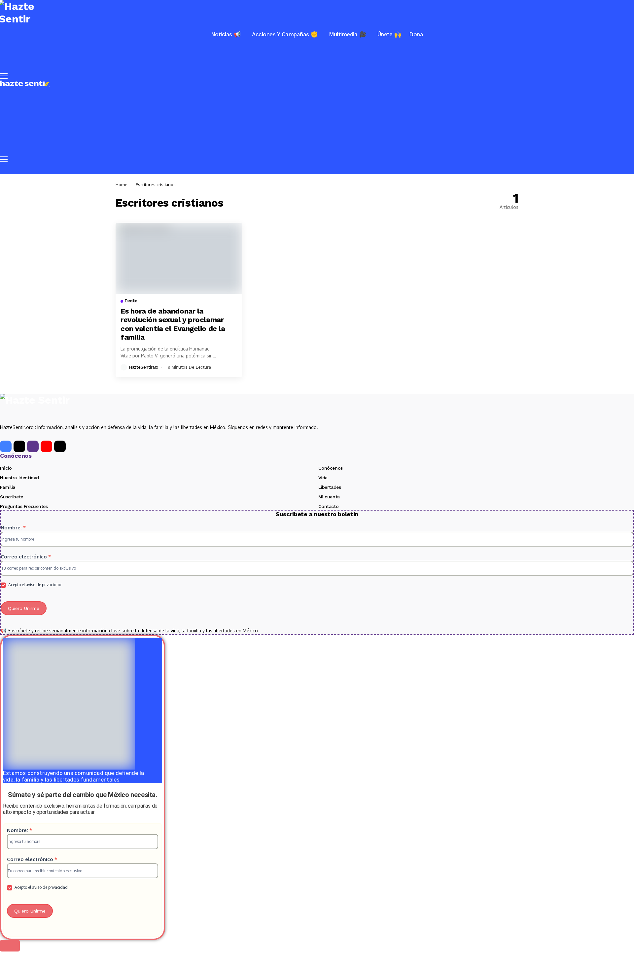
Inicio (6, 468)
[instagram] (33, 446)
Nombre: (13, 527)
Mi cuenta (329, 496)
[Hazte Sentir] (25, 84)
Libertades (329, 487)
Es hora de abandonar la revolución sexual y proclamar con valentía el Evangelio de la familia (173, 324)
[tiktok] (60, 446)
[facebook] (6, 446)
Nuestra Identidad (19, 477)
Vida (323, 477)
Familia (7, 487)
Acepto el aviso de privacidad (34, 584)
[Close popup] (10, 945)
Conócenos (330, 468)
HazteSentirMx (143, 367)
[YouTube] (46, 446)
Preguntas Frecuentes (24, 506)
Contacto (328, 506)
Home (121, 184)
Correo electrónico (26, 556)
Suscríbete (11, 496)
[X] (19, 446)
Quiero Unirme (23, 608)
